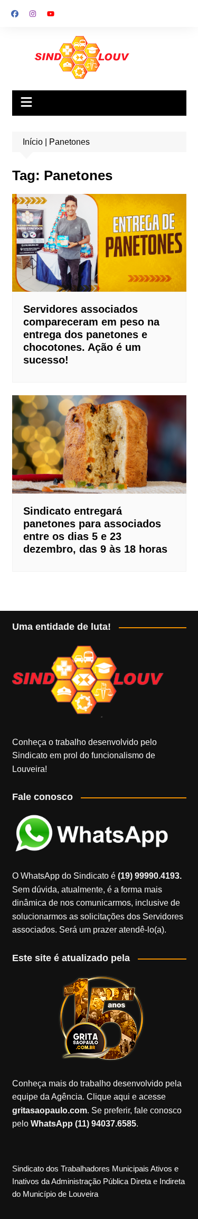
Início (33, 141)
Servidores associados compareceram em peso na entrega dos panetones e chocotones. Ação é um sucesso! (91, 334)
